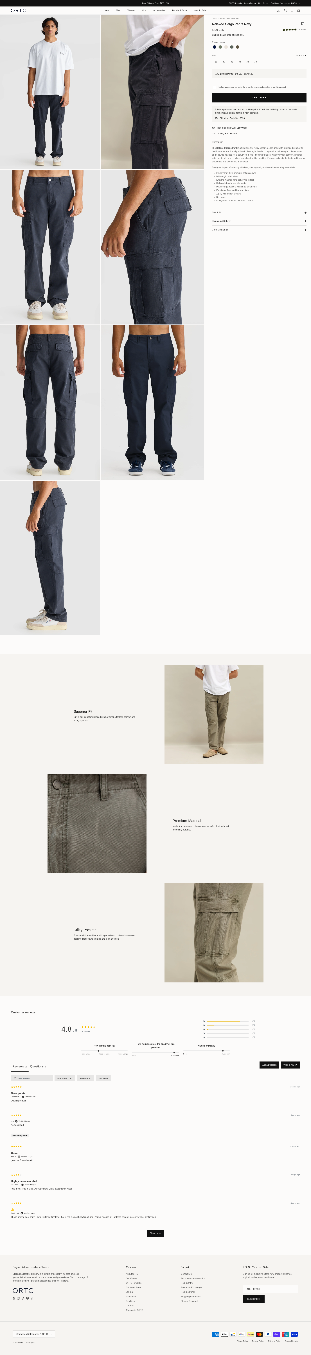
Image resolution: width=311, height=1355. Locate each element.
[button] (229, 1021)
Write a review (290, 1065)
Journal (129, 1292)
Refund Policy (258, 1341)
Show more (155, 1233)
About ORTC (132, 1274)
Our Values (131, 1278)
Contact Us (186, 1274)
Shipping (216, 35)
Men (118, 10)
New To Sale (200, 10)
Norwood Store (133, 1287)
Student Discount (189, 1301)
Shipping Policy (274, 1341)
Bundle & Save (179, 10)
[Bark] (237, 47)
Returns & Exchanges (191, 1287)
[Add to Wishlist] (303, 25)
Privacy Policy (242, 1341)
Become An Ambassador (193, 1278)
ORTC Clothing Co (27, 1342)
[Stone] (226, 47)
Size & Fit (216, 212)
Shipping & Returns (221, 221)
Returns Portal (188, 1292)
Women (131, 10)
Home (214, 18)
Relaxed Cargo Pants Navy (229, 18)
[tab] (38, 1066)
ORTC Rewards (235, 3)
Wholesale (131, 1296)
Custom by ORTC (134, 1310)
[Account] (278, 10)
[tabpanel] (155, 1157)
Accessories (159, 10)
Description (217, 142)
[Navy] (214, 47)
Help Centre (263, 3)
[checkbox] (103, 1078)
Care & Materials (220, 230)
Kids (144, 10)
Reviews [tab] (19, 1066)
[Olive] (220, 47)
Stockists (130, 1301)
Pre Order (259, 97)
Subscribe (253, 1299)
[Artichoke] (231, 47)
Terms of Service (291, 1341)
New (107, 10)
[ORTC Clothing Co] (18, 10)
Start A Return (250, 3)
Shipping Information (191, 1296)
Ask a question (269, 1065)
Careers (130, 1305)
